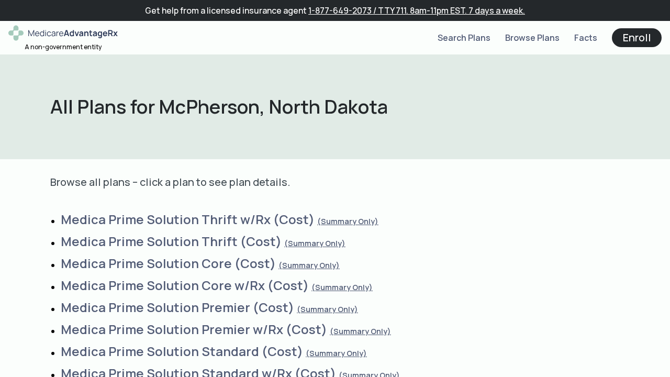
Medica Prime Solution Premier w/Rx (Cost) (194, 329)
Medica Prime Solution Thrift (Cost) (171, 241)
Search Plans (464, 37)
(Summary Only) (347, 221)
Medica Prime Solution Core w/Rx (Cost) (185, 285)
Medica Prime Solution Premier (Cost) (177, 307)
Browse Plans (532, 37)
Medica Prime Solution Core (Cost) (168, 263)
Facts (585, 37)
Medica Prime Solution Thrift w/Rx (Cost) (188, 219)
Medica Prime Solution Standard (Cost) (182, 351)
